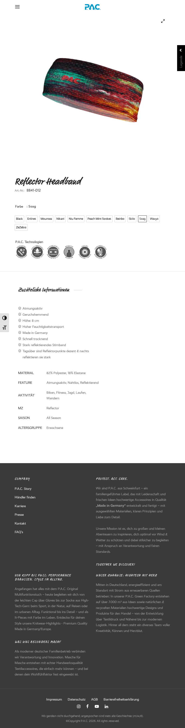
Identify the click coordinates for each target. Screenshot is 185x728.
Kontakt (20, 523)
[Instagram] (78, 707)
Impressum (54, 699)
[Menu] (17, 7)
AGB (94, 699)
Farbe (19, 206)
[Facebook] (87, 707)
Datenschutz (77, 699)
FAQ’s (19, 532)
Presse (19, 515)
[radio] (19, 218)
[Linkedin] (106, 707)
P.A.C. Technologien (29, 242)
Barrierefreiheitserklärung (121, 699)
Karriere (20, 506)
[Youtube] (97, 707)
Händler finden (25, 497)
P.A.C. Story (23, 489)
